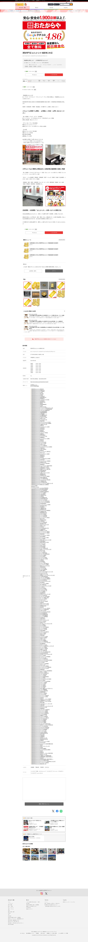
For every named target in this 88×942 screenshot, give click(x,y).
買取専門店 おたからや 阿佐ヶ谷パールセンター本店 (41, 539)
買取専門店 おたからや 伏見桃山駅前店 (38, 503)
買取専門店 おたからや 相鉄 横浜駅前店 (38, 404)
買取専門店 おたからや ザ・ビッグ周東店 (39, 647)
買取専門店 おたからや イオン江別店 (38, 687)
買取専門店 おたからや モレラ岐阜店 (38, 544)
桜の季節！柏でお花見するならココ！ (51, 904)
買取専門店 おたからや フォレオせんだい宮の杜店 (40, 611)
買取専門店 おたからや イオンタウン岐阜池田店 (40, 577)
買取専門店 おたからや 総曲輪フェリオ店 (39, 530)
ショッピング (24, 10)
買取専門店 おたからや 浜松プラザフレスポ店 (40, 603)
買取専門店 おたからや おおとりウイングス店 (40, 604)
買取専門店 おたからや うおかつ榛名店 (38, 640)
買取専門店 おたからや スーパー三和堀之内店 (40, 609)
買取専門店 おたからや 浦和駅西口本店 (38, 509)
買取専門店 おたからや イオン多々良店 (38, 568)
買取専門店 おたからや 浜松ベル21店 (38, 545)
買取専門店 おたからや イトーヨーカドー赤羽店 (40, 535)
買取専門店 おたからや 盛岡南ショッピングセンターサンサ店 (43, 575)
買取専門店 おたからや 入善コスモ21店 (38, 610)
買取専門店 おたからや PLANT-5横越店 (38, 748)
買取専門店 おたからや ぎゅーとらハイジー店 (40, 620)
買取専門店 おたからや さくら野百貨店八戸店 (40, 528)
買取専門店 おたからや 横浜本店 (37, 389)
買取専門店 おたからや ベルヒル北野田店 (39, 569)
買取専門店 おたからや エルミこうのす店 (39, 629)
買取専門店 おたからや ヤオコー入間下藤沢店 (40, 563)
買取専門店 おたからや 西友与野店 (37, 420)
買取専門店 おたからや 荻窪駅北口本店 (38, 605)
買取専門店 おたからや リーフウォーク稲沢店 (40, 762)
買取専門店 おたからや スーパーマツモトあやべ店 (40, 642)
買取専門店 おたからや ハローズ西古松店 (39, 674)
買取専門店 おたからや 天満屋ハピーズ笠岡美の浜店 (41, 755)
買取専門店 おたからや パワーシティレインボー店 (40, 422)
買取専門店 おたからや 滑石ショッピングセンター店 (41, 549)
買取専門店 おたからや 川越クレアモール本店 (40, 466)
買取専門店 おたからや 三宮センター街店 (39, 417)
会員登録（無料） (33, 270)
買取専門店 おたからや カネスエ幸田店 (38, 588)
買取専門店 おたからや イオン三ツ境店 (38, 443)
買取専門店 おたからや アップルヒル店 (38, 730)
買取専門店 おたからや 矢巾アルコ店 (38, 664)
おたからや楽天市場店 (34, 386)
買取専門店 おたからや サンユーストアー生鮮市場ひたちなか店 (43, 761)
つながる (65, 7)
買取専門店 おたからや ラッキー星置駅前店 (39, 641)
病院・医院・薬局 (11, 911)
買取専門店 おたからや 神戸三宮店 (37, 734)
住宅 (9, 910)
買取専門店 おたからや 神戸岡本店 (37, 506)
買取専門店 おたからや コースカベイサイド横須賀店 (41, 667)
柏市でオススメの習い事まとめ (13, 921)
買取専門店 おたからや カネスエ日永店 (38, 514)
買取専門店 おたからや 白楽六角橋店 (38, 630)
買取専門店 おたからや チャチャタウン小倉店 (40, 537)
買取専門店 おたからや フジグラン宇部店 (39, 557)
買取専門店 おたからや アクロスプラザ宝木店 (40, 728)
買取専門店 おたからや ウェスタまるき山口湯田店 (40, 749)
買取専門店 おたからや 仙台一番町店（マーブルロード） (42, 688)
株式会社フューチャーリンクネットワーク (50, 931)
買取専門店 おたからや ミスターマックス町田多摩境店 (41, 409)
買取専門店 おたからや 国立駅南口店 (38, 592)
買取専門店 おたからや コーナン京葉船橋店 (39, 616)
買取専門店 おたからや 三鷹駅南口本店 (38, 508)
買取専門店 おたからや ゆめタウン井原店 (39, 637)
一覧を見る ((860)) (62, 239)
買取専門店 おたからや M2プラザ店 (38, 550)
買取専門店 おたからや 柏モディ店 (37, 452)
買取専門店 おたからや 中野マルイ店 (38, 444)
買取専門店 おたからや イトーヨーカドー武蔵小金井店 (41, 465)
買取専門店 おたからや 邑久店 (37, 750)
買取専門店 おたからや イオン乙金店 (38, 684)
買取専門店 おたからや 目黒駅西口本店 (38, 511)
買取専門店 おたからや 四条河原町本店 (38, 470)
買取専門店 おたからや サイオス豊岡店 (38, 721)
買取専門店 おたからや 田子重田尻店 (38, 643)
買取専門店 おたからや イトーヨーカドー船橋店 (40, 532)
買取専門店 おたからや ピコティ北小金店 (39, 499)
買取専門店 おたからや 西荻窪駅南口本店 (39, 512)
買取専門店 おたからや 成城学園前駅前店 (39, 412)
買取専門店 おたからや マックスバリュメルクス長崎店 (41, 446)
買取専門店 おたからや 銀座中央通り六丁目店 (40, 542)
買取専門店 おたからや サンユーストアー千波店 (40, 741)
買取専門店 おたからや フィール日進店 (38, 675)
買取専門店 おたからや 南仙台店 (37, 757)
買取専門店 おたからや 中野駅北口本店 (38, 495)
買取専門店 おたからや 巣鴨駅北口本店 (38, 462)
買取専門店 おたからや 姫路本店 (37, 450)
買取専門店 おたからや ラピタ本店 (37, 662)
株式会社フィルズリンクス (38, 931)
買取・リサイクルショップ (31, 64)
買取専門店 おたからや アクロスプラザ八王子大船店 (41, 678)
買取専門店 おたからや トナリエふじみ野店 (39, 636)
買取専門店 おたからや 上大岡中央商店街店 (39, 576)
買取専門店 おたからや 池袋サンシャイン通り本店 (40, 469)
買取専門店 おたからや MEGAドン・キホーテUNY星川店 (42, 724)
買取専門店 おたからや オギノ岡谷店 (38, 680)
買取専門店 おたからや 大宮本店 (37, 496)
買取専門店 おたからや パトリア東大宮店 (39, 516)
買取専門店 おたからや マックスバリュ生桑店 (40, 564)
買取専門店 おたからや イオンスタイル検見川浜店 (40, 723)
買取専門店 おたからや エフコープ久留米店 (39, 716)
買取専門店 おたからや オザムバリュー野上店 (40, 717)
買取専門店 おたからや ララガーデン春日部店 (40, 713)
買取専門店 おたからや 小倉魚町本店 (38, 471)
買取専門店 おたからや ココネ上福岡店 (38, 720)
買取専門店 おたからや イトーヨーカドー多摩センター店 (42, 483)
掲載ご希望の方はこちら (44, 803)
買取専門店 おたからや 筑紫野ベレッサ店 (39, 715)
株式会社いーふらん (35, 486)
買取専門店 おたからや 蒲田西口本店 (38, 473)
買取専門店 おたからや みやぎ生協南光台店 (39, 614)
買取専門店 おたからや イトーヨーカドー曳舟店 (40, 531)
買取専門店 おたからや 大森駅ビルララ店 (39, 424)
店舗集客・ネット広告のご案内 (74, 10)
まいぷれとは (22, 933)
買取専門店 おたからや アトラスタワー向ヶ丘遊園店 (41, 423)
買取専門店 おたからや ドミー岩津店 (38, 677)
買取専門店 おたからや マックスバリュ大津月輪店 (40, 681)
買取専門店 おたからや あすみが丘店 (38, 742)
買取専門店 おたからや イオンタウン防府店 (39, 601)
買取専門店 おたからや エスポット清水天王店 (40, 673)
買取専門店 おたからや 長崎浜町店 (37, 708)
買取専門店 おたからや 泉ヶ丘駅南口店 (38, 584)
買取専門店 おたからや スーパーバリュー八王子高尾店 (41, 660)
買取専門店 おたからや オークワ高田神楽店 (39, 658)
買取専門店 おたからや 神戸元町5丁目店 (39, 505)
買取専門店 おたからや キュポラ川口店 (38, 442)
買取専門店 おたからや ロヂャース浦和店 (39, 682)
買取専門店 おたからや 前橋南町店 (37, 437)
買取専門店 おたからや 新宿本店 (37, 430)
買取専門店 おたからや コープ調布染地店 (39, 552)
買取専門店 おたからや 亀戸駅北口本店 (38, 523)
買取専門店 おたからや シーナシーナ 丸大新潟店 (40, 502)
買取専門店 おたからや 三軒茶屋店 (37, 413)
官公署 (9, 913)
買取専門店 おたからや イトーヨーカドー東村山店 (40, 451)
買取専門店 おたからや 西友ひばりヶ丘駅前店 (40, 484)
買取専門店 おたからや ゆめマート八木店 (39, 644)
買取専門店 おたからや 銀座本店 (37, 439)
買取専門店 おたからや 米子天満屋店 (38, 536)
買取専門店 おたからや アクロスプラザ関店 (39, 661)
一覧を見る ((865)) (62, 279)
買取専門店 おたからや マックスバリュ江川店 (40, 668)
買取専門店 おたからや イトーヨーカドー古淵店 (40, 438)
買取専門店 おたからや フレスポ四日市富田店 (40, 676)
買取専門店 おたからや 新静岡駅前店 (38, 691)
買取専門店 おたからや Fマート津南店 (38, 655)
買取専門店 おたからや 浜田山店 (37, 425)
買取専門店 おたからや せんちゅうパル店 (39, 707)
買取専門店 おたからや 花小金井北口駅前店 (39, 489)
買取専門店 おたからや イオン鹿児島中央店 (39, 478)
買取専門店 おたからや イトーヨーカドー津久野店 (40, 479)
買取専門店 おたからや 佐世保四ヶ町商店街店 (40, 491)
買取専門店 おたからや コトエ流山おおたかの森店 (40, 458)
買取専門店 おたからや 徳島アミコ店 (38, 525)
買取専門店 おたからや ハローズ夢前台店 (39, 650)
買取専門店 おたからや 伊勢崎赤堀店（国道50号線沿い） (42, 756)
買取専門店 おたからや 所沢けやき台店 (38, 406)
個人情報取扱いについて (30, 933)
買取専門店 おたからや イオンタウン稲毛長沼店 (40, 554)
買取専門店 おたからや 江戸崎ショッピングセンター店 (41, 654)
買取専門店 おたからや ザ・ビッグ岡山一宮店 (40, 597)
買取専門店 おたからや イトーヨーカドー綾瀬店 (40, 453)
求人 (9, 914)
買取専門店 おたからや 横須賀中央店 (38, 402)
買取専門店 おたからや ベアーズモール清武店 (40, 627)
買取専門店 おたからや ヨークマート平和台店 (40, 695)
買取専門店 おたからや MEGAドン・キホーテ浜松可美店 (42, 753)
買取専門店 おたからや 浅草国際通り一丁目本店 (40, 468)
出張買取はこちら (33, 384)
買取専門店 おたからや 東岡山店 (37, 752)
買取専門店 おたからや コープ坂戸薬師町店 (39, 615)
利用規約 (37, 933)
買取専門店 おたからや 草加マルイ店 (38, 622)
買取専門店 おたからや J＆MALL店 (38, 617)
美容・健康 (10, 904)
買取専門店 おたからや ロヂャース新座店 (39, 693)
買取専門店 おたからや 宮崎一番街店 (38, 570)
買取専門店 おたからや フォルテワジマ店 (39, 572)
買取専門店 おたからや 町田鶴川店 (37, 456)
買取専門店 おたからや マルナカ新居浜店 (39, 490)
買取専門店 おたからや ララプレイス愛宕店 (39, 648)
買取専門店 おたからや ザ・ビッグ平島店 (39, 598)
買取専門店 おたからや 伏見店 (37, 747)
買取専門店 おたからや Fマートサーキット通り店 (40, 608)
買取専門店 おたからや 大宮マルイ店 (38, 600)
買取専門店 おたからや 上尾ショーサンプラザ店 (40, 472)
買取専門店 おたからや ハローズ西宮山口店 (39, 548)
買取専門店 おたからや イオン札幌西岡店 (39, 689)
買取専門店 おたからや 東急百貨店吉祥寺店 (39, 739)
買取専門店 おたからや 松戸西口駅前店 (38, 416)
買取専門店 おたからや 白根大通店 (37, 704)
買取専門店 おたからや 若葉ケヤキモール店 (39, 574)
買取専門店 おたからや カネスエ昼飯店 (38, 555)
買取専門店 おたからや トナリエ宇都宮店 (39, 515)
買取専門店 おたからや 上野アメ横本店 (38, 449)
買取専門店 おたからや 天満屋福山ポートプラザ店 (40, 700)
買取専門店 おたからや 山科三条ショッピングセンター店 (42, 706)
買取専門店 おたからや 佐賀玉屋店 (37, 635)
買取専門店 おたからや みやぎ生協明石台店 (39, 653)
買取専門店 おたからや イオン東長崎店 (38, 686)
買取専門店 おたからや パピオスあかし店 (39, 590)
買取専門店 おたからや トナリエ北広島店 (39, 628)
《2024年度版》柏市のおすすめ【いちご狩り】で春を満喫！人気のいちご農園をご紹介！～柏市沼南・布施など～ (53, 906)
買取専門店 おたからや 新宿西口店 (37, 398)
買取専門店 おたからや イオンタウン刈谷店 (39, 558)
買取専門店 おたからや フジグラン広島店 (39, 589)
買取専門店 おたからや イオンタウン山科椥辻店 (40, 709)
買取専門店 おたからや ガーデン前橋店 (38, 625)
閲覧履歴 (51, 4)
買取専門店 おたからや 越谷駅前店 (37, 427)
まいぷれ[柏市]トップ (11, 10)
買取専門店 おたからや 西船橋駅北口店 (38, 475)
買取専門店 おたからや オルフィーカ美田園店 (40, 663)
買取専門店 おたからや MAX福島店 (38, 561)
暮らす (36, 7)
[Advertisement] (44, 876)
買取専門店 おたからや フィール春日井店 (39, 522)
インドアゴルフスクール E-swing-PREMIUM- (39, 488)
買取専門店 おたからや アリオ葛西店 (38, 591)
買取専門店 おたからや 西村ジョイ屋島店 (39, 671)
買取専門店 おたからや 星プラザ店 (37, 518)
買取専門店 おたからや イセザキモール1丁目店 (40, 399)
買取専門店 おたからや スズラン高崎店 (38, 722)
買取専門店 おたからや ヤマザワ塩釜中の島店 (40, 760)
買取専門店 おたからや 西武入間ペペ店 (38, 763)
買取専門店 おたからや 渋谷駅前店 (37, 736)
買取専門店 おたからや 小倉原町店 (37, 521)
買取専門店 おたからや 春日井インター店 (39, 754)
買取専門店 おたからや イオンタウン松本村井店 (40, 501)
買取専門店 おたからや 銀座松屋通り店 (38, 397)
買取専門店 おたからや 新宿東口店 (37, 431)
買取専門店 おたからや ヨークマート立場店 (39, 696)
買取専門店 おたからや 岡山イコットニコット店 (40, 565)
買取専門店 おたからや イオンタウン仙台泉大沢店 (40, 651)
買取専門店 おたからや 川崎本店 (37, 559)
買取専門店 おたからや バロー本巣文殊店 (39, 719)
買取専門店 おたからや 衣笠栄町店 (37, 400)
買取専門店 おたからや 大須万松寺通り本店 (39, 498)
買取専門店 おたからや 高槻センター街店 (39, 649)
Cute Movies (28, 907)
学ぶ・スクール (11, 907)
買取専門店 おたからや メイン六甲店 (38, 562)
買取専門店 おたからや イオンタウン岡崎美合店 (40, 410)
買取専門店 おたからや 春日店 (37, 744)
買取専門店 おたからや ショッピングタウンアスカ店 (41, 585)
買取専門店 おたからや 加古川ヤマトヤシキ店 (40, 524)
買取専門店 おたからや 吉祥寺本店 (37, 459)
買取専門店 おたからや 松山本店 (37, 607)
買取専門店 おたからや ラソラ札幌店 (38, 538)
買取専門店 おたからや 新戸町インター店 (39, 737)
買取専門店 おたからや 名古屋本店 (37, 582)
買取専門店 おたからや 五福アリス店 (38, 638)
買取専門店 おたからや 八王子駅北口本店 (39, 482)
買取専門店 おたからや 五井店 (37, 405)
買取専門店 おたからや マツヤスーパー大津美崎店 (40, 656)
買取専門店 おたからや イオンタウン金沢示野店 (40, 596)
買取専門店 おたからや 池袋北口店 (37, 390)
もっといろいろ (57, 64)
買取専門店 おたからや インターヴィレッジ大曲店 (40, 504)
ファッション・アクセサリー (44, 64)
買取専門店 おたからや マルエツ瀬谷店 (38, 492)
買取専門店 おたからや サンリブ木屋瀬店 (39, 729)
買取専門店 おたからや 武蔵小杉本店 (38, 618)
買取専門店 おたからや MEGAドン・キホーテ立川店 (41, 701)
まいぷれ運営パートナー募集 (63, 933)
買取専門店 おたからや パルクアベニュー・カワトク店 (41, 703)
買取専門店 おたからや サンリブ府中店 (38, 621)
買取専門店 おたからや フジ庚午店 (37, 587)
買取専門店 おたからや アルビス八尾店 (38, 694)
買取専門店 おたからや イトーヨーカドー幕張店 (40, 476)
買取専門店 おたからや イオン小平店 (38, 551)
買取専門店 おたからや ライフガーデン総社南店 (40, 463)
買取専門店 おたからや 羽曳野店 (37, 740)
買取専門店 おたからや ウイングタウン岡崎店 (40, 583)
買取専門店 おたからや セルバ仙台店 (38, 556)
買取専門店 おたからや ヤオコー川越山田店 (39, 690)
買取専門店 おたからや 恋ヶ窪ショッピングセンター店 (41, 623)
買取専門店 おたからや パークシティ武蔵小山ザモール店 (42, 407)
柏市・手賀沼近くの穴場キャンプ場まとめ (52, 903)
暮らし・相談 (10, 906)
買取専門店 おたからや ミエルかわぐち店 (39, 419)
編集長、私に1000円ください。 (31, 906)
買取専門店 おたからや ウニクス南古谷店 (39, 595)
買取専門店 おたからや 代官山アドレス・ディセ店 (40, 594)
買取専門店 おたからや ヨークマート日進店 (39, 710)
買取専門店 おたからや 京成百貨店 (37, 735)
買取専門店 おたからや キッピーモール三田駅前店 (40, 510)
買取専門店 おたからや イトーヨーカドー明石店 (40, 517)
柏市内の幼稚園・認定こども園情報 (14, 917)
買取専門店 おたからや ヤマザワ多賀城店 (39, 714)
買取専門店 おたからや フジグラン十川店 (39, 436)
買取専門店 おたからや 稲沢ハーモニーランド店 (40, 746)
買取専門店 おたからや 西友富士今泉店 (38, 519)
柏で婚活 (27, 903)
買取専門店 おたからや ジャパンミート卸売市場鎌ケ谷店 (42, 743)
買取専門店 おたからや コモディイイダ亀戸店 (40, 631)
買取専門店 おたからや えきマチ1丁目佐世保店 (40, 727)
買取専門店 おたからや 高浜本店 (37, 697)
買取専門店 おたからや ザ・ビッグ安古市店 (39, 726)
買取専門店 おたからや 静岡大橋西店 (38, 435)
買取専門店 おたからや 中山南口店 (37, 396)
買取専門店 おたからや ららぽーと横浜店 (39, 732)
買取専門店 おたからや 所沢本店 (37, 457)
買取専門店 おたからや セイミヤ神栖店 (38, 633)
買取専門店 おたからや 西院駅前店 (37, 464)
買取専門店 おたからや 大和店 (37, 392)
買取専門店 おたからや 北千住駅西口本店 (39, 497)
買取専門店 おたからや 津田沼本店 (37, 669)
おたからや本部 (34, 485)
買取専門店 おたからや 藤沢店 (37, 403)
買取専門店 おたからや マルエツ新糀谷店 (39, 445)
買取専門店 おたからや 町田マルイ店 (38, 634)
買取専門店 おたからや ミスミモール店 (38, 657)
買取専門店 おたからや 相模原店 (37, 433)
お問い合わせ (43, 933)
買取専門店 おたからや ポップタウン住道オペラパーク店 (42, 571)
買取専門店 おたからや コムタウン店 (38, 543)
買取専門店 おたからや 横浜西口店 (37, 455)
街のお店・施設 (22, 7)
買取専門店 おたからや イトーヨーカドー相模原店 (40, 578)
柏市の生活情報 (11, 924)
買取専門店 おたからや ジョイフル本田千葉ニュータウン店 (42, 645)
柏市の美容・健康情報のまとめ (13, 920)
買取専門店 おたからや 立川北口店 (37, 429)
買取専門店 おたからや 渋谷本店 (37, 440)
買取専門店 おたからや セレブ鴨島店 (38, 624)
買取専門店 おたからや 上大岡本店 (37, 391)
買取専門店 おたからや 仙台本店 (37, 526)
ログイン (57, 4)
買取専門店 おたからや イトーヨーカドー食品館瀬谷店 (41, 670)
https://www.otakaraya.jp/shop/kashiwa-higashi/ (39, 381)
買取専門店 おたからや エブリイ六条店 (38, 683)
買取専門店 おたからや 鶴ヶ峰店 (37, 393)
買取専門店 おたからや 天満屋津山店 (38, 529)
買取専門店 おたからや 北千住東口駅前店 (39, 411)
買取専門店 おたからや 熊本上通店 (37, 702)
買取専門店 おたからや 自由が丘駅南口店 (39, 477)
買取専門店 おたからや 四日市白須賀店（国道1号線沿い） (42, 759)
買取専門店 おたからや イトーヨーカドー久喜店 (40, 426)
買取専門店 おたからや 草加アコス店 (38, 418)
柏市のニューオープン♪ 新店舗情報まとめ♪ (16, 918)
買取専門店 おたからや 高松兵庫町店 (38, 541)
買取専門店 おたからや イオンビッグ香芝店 (39, 432)
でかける (51, 7)
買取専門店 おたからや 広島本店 (37, 602)
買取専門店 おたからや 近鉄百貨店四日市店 (39, 733)
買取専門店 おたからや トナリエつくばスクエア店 (40, 581)
